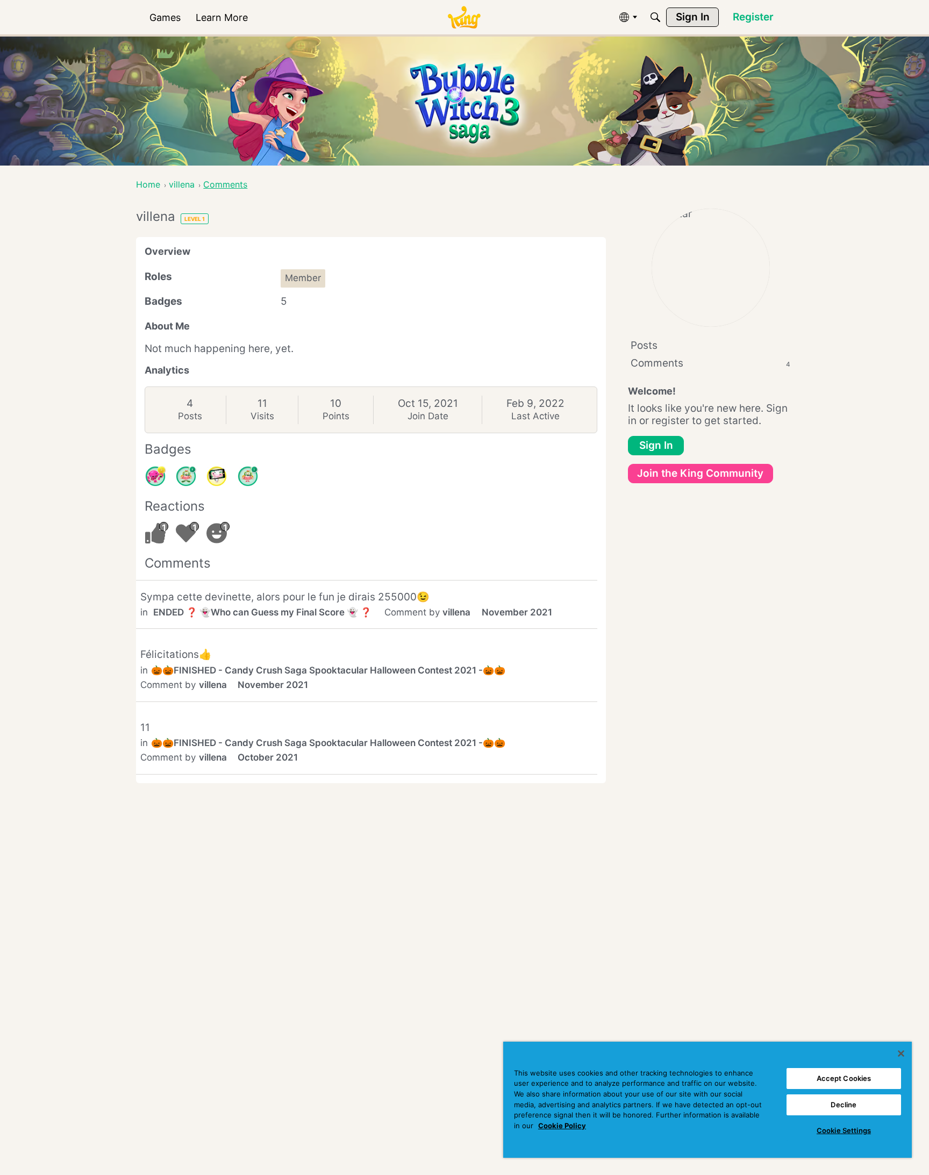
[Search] (655, 17)
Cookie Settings (844, 1130)
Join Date (428, 416)
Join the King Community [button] (700, 473)
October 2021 (268, 757)
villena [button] (456, 612)
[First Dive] (248, 476)
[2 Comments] (186, 476)
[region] (707, 1100)
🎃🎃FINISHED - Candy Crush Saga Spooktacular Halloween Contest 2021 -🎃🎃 (328, 670)
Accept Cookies (844, 1078)
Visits (262, 416)
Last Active (535, 416)
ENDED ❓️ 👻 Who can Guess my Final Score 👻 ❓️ (262, 612)
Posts (190, 416)
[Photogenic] (216, 476)
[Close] (901, 1053)
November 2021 (517, 612)
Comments (710, 363)
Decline (843, 1104)
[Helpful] (155, 476)
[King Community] (464, 17)
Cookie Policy (562, 1125)
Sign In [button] (656, 445)
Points (336, 416)
